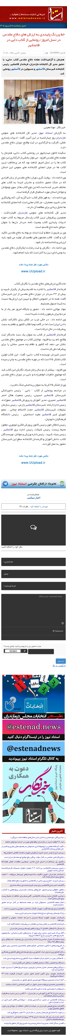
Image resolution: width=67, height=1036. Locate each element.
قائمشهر (40, 68)
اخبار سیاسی (33, 497)
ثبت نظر (61, 661)
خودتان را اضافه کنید (39, 506)
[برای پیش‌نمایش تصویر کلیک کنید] (33, 101)
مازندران (61, 137)
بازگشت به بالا (59, 665)
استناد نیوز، (45, 133)
